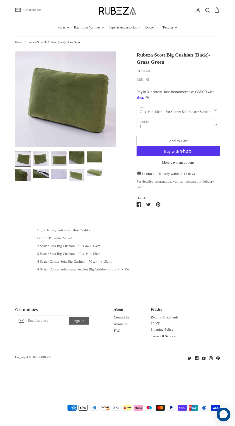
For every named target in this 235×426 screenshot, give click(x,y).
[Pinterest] (216, 358)
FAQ (117, 330)
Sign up (78, 320)
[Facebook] (195, 358)
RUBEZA (143, 71)
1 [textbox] (141, 126)
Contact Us (122, 317)
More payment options (178, 162)
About (118, 309)
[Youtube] (202, 358)
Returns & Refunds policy (164, 320)
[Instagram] (209, 358)
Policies (156, 309)
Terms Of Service (163, 336)
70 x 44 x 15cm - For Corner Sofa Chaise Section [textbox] (175, 112)
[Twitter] (187, 358)
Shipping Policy (162, 329)
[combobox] (178, 109)
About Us (121, 324)
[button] (223, 414)
